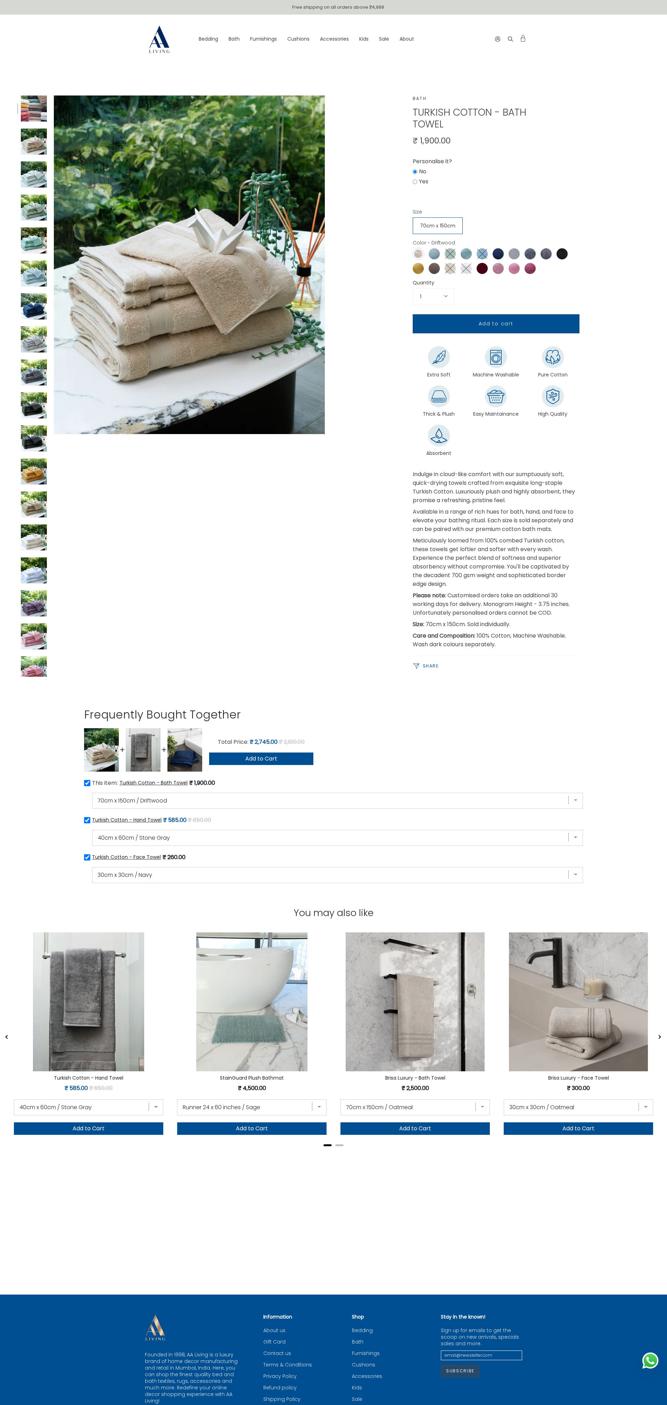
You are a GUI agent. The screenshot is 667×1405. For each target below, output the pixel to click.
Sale (357, 1399)
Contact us (277, 1353)
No (422, 171)
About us (274, 1330)
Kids (357, 1388)
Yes (423, 181)
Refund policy (280, 1388)
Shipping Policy (281, 1399)
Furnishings (366, 1353)
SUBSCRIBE (460, 1371)
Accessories (367, 1376)
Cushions (363, 1365)
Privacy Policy (280, 1376)
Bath (420, 98)
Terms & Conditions (287, 1365)
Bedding (362, 1330)
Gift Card (274, 1342)
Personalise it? (432, 161)
